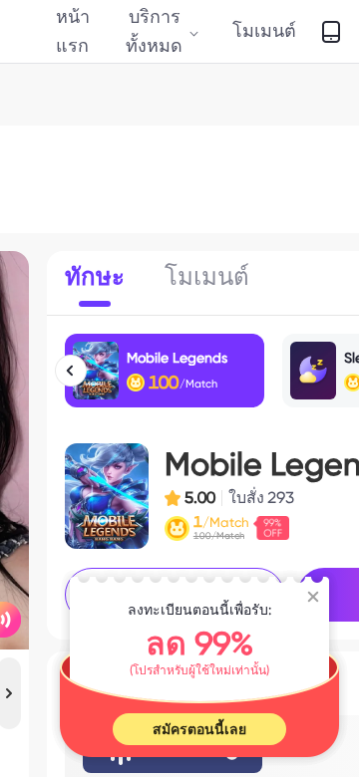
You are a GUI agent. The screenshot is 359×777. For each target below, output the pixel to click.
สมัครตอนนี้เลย (199, 729)
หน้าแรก (73, 30)
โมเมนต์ (264, 30)
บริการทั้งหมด (154, 30)
